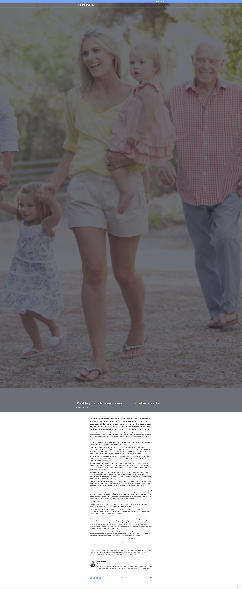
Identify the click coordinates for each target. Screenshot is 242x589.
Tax (88, 407)
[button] (90, 578)
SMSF (84, 407)
